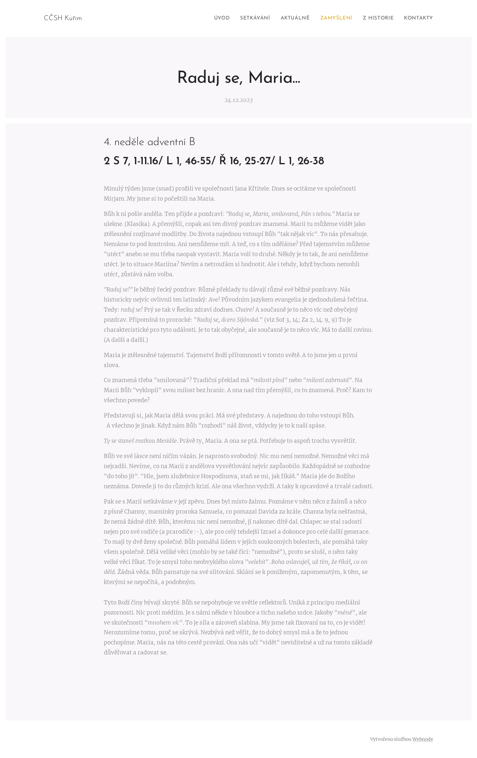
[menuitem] (224, 18)
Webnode (422, 739)
